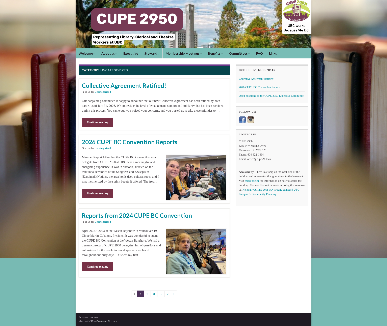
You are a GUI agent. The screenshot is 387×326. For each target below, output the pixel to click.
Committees (238, 53)
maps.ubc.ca (252, 180)
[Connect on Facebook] (242, 119)
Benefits (214, 53)
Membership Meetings (183, 53)
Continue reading (97, 122)
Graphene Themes (106, 321)
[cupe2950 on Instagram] (250, 119)
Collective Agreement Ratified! (124, 85)
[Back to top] (378, 317)
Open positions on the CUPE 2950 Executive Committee (271, 95)
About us (108, 53)
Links (273, 53)
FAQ (259, 53)
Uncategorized (103, 91)
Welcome (86, 53)
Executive (130, 53)
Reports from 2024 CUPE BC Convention (137, 215)
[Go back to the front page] (193, 24)
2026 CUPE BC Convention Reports (129, 141)
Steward (151, 53)
